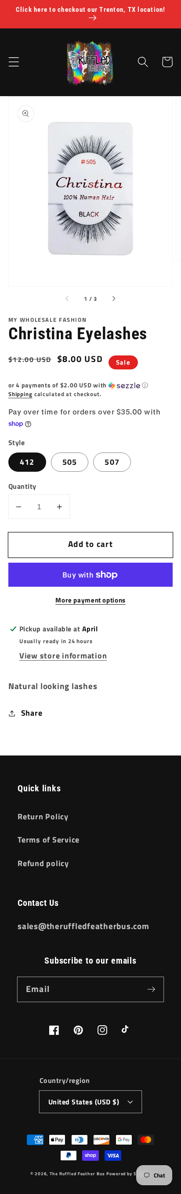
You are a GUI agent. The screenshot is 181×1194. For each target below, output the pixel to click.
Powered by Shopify (128, 1173)
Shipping (20, 394)
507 (112, 462)
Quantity (22, 486)
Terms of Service (49, 840)
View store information (63, 655)
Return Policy (43, 816)
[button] (14, 62)
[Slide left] (67, 299)
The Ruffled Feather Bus (78, 1173)
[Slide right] (113, 299)
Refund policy (43, 863)
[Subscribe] (151, 989)
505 (69, 462)
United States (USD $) (83, 1102)
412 (27, 462)
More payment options (90, 600)
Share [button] (32, 713)
